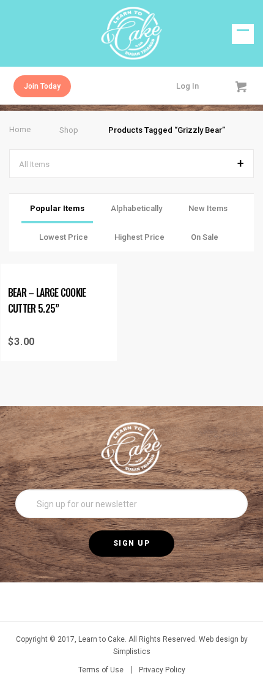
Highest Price (139, 237)
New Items (208, 208)
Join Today (42, 86)
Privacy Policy (162, 670)
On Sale (204, 237)
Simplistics (131, 651)
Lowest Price (63, 237)
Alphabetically (136, 208)
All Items (34, 164)
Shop (68, 130)
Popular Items (57, 208)
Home (20, 129)
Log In (187, 86)
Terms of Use (101, 670)
